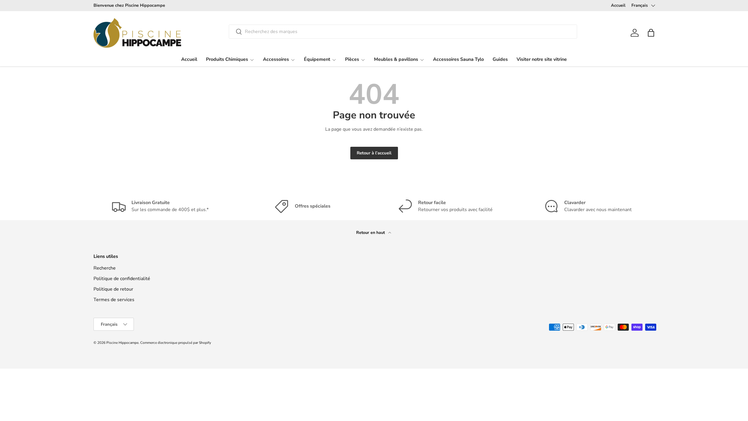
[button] (651, 32)
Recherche (105, 268)
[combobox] (402, 31)
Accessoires (276, 59)
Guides (500, 59)
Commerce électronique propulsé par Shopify (175, 342)
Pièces (352, 59)
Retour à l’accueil (374, 153)
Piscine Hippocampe (122, 342)
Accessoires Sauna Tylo (458, 59)
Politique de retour (113, 289)
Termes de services (114, 299)
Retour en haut (371, 232)
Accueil (618, 5)
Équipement (317, 59)
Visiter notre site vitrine (542, 59)
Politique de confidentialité (122, 278)
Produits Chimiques (227, 59)
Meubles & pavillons (396, 59)
